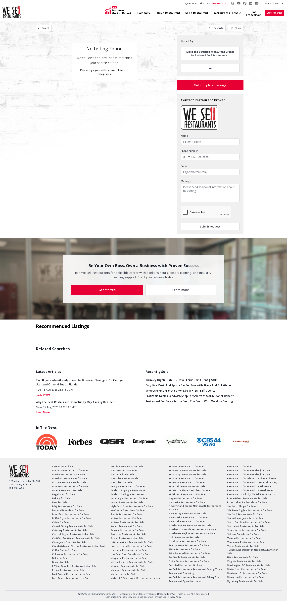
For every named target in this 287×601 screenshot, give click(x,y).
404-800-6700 (219, 3)
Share (238, 28)
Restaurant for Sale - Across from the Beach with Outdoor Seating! (189, 401)
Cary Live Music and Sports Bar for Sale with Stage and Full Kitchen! (189, 385)
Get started (107, 290)
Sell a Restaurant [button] (196, 13)
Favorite (218, 28)
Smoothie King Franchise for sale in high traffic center (181, 390)
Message (186, 181)
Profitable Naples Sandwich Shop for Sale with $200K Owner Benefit (189, 396)
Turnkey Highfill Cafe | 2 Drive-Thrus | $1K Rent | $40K (181, 380)
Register (279, 3)
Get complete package (210, 85)
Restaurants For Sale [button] (227, 13)
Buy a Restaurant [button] (168, 13)
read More (43, 394)
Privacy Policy (174, 597)
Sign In (268, 3)
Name (184, 135)
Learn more (180, 290)
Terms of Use (160, 597)
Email (184, 166)
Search (45, 28)
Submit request (210, 226)
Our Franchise (274, 12)
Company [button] (143, 13)
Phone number (189, 150)
